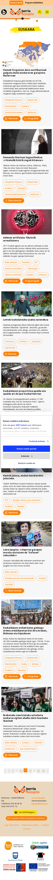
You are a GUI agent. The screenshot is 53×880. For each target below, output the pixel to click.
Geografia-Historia (13, 100)
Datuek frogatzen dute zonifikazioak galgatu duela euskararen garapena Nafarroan (25, 73)
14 (30, 771)
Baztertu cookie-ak (26, 463)
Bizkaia (35, 664)
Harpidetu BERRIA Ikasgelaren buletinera (28, 818)
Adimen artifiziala (13, 274)
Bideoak (12, 353)
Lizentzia (26, 829)
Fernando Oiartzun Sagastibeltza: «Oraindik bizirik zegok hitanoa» (23, 159)
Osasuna (43, 274)
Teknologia (32, 268)
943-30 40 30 (16, 803)
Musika (20, 506)
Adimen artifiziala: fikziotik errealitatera (19, 239)
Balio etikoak (11, 262)
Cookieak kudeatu (37, 441)
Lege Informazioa (11, 825)
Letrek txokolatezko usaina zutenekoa (25, 319)
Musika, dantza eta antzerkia (26, 500)
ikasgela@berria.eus (40, 803)
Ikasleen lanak (16, 3)
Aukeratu (25, 456)
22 (38, 771)
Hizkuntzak (32, 100)
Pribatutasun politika (30, 825)
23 (43, 771)
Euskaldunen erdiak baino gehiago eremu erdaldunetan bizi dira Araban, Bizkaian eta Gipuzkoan (25, 630)
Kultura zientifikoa (13, 268)
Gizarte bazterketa (14, 112)
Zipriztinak (10, 347)
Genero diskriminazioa (15, 194)
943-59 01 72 (11, 806)
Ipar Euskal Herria (28, 749)
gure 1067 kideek (19, 425)
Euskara (25, 106)
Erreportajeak (32, 280)
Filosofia (26, 262)
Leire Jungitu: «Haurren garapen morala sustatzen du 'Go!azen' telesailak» (22, 552)
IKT (36, 262)
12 (21, 771)
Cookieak (45, 825)
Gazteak (21, 188)
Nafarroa (32, 112)
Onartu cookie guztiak (26, 449)
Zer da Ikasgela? (38, 798)
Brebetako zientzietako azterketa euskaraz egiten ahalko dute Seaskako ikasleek (25, 718)
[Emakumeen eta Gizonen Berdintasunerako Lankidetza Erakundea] (14, 867)
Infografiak (32, 118)
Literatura (9, 341)
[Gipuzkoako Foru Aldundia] (15, 856)
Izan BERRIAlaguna (26, 812)
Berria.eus (5, 798)
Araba (24, 664)
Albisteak (13, 118)
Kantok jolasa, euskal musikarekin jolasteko (23, 477)
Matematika (10, 106)
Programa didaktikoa (34, 3)
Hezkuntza (10, 749)
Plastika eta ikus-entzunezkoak (19, 578)
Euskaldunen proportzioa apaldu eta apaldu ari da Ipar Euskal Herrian (24, 392)
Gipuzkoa (36, 341)
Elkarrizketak (14, 200)
